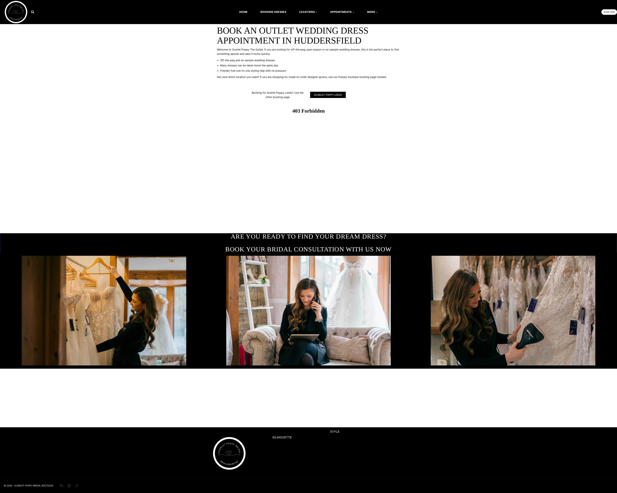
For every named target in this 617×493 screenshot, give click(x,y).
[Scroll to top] (609, 484)
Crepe (335, 461)
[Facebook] (61, 485)
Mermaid (282, 455)
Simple (334, 455)
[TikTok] (77, 485)
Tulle (334, 450)
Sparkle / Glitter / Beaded (335, 444)
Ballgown (282, 461)
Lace (334, 438)
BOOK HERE (609, 12)
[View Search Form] (32, 12)
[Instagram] (69, 485)
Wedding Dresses (273, 11)
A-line (282, 444)
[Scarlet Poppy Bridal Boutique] (16, 12)
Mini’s (282, 467)
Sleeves (335, 467)
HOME (243, 11)
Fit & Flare (282, 450)
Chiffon (335, 473)
